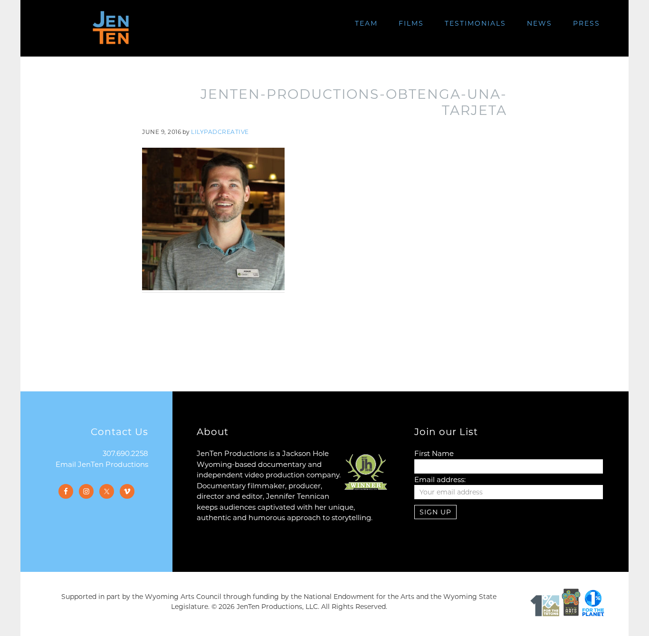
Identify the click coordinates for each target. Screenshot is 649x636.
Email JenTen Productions (102, 464)
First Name (434, 453)
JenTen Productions (110, 27)
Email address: (440, 479)
